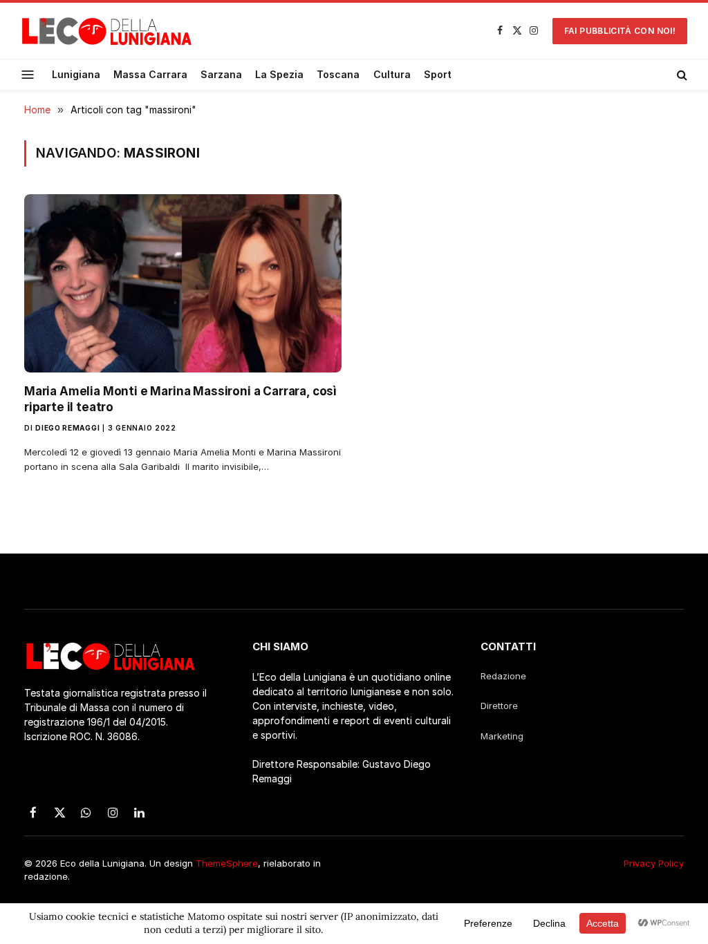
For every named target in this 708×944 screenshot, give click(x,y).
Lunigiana (76, 74)
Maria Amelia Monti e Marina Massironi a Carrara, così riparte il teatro (180, 399)
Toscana (338, 74)
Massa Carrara (150, 74)
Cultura (392, 74)
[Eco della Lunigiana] (107, 31)
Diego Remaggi (67, 428)
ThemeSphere (227, 863)
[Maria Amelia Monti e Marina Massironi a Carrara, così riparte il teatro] (183, 283)
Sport (437, 74)
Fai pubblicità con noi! (620, 31)
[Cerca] (680, 74)
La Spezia (279, 74)
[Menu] (28, 74)
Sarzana (221, 74)
